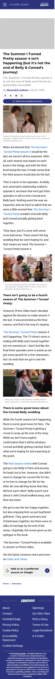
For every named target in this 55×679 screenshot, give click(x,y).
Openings (38, 607)
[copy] (22, 96)
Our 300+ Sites (41, 613)
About (6, 607)
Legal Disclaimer (42, 630)
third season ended (20, 463)
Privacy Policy (10, 624)
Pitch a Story (40, 619)
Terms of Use (40, 624)
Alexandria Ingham (17, 90)
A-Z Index (38, 636)
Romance (16, 583)
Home (6, 583)
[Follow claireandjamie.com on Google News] (47, 570)
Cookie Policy (10, 630)
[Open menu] (5, 4)
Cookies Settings (12, 645)
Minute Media (20, 654)
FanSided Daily (11, 619)
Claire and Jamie (17, 559)
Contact (7, 613)
